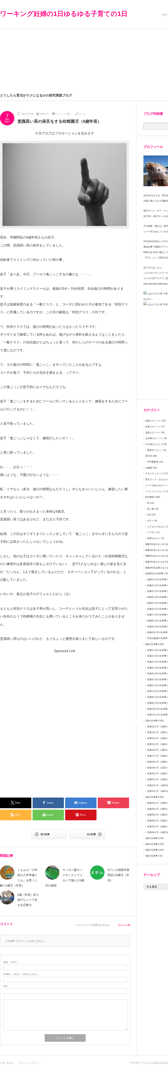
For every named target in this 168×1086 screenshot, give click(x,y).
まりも (82, 113)
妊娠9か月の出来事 (156, 626)
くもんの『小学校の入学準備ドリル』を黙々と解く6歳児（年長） (18, 877)
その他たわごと (153, 444)
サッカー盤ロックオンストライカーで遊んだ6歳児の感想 (64, 877)
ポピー (150, 520)
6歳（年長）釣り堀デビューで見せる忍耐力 (28, 900)
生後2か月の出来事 (156, 661)
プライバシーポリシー (29, 1063)
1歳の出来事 (151, 720)
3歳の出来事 (151, 838)
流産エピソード (153, 432)
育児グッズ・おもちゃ (156, 479)
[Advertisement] (33, 682)
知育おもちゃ (154, 538)
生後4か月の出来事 (156, 673)
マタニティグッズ (154, 473)
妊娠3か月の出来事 (156, 591)
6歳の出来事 (27, 113)
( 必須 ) (10, 962)
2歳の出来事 (151, 797)
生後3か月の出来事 (156, 667)
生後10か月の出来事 (157, 709)
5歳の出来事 (151, 850)
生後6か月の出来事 (156, 685)
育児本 (148, 456)
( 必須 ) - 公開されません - (21, 974)
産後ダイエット (155, 450)
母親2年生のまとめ (155, 550)
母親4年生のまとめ (155, 562)
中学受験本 (152, 462)
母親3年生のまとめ (155, 556)
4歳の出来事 (151, 844)
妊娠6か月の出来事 (156, 609)
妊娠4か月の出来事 (156, 597)
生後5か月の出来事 (156, 679)
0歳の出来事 (151, 644)
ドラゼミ (151, 532)
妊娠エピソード (153, 420)
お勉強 (148, 467)
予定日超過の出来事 (157, 638)
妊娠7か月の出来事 (156, 614)
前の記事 (45, 834)
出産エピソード (153, 426)
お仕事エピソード (154, 438)
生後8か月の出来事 (156, 697)
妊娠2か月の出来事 (156, 585)
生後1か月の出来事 (156, 656)
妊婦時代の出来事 (154, 573)
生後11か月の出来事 (157, 714)
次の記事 (91, 834)
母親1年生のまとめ (155, 544)
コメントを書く (64, 113)
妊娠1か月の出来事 (156, 579)
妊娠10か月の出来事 (157, 632)
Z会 (149, 514)
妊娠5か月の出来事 (156, 603)
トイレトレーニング (155, 491)
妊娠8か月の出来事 (156, 620)
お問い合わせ (7, 1063)
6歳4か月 (44, 113)
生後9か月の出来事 (156, 703)
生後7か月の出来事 (156, 691)
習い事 (150, 509)
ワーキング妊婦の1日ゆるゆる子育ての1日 (64, 13)
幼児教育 (149, 497)
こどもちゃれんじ (156, 526)
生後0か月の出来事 (156, 650)
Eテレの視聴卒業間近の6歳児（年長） (118, 875)
